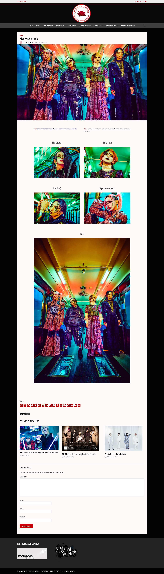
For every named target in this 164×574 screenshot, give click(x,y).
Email (21, 508)
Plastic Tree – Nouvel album (115, 454)
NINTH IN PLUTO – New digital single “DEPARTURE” (39, 452)
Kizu (35, 129)
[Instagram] (143, 1)
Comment (23, 477)
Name (21, 500)
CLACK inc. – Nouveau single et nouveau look (79, 454)
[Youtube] (138, 1)
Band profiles (48, 26)
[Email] (146, 1)
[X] (140, 1)
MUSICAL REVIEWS (85, 26)
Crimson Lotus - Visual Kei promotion (41, 571)
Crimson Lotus (29, 42)
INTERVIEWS (60, 26)
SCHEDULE (97, 26)
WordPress (64, 571)
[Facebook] (135, 1)
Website (22, 517)
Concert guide (111, 26)
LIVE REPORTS (71, 26)
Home (31, 26)
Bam (72, 571)
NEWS (38, 26)
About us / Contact (128, 26)
